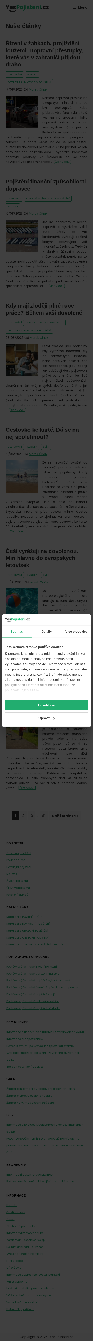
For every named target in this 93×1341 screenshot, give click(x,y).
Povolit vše (46, 705)
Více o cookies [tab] (76, 631)
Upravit (44, 718)
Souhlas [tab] (16, 631)
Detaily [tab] (46, 631)
